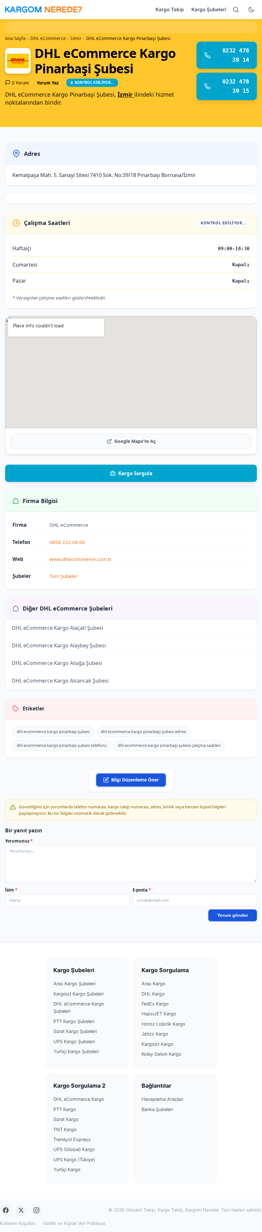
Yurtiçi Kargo (67, 1169)
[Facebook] (6, 1210)
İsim (11, 890)
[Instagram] (36, 1210)
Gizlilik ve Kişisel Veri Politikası (74, 1223)
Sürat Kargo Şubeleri (75, 1031)
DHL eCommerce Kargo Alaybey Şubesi (59, 645)
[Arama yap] (236, 9)
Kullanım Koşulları (17, 1223)
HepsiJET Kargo (159, 1013)
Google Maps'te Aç (135, 441)
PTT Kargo (64, 1109)
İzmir (126, 94)
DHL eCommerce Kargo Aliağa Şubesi (57, 663)
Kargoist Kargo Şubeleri (78, 993)
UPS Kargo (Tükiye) (74, 1159)
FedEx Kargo (155, 1003)
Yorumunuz (19, 841)
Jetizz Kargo (155, 1033)
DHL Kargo (153, 993)
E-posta (142, 890)
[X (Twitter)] (21, 1210)
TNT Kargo (65, 1129)
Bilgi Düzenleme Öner (135, 780)
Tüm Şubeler (64, 576)
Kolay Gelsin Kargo (161, 1054)
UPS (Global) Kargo (74, 1149)
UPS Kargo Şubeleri (74, 1041)
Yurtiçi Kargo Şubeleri (76, 1051)
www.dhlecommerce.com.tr (81, 559)
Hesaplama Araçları (162, 1099)
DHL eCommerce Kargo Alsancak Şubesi (60, 680)
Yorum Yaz (48, 83)
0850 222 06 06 (67, 542)
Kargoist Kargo (157, 1044)
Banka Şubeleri (157, 1109)
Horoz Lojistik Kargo (163, 1024)
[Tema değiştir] (251, 9)
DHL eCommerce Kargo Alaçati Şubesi (57, 628)
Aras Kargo (154, 983)
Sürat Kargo (66, 1119)
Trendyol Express (72, 1139)
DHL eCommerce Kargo (78, 1099)
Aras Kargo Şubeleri (74, 983)
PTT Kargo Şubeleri (73, 1021)
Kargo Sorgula (135, 473)
